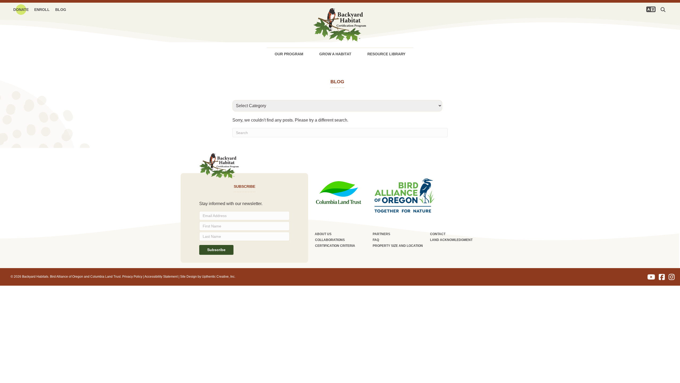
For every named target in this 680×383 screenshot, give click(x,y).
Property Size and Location (398, 246)
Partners (381, 234)
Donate (21, 9)
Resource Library (386, 54)
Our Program (289, 54)
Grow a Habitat (335, 54)
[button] (664, 9)
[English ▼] (651, 9)
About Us (323, 234)
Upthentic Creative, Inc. (218, 276)
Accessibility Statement (161, 276)
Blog (60, 9)
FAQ (376, 240)
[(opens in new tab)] (338, 192)
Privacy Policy (132, 276)
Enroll (42, 9)
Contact (437, 234)
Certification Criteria (335, 246)
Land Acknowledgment (451, 240)
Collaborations (330, 240)
